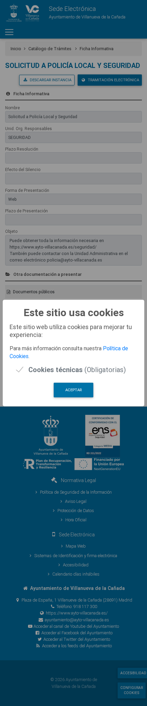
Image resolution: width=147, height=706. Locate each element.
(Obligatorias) (77, 369)
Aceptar (73, 389)
